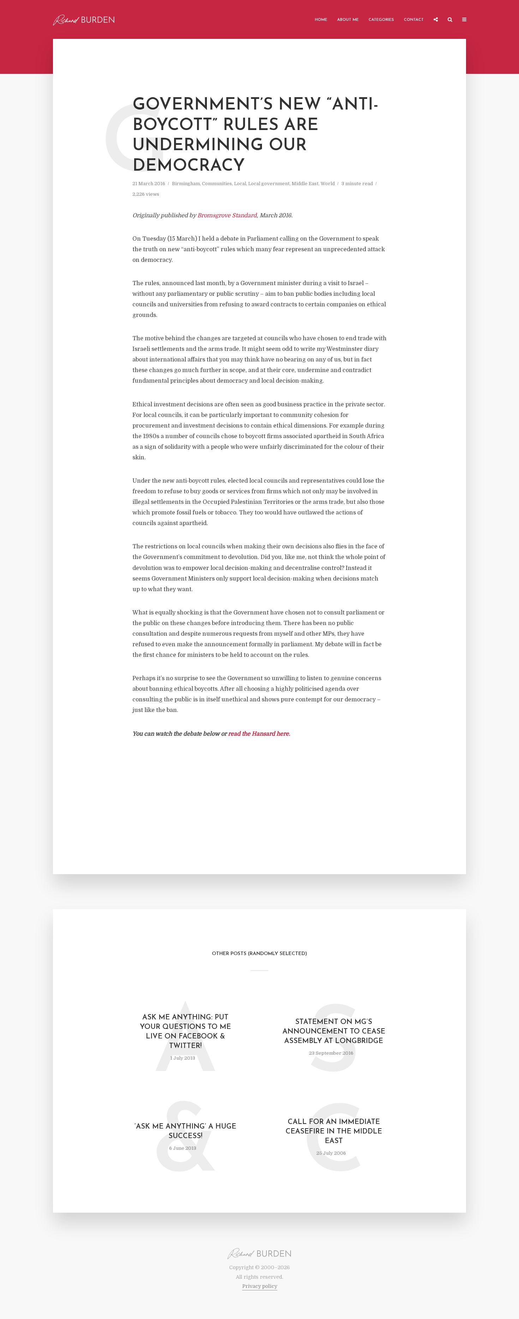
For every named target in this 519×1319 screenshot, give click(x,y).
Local (240, 183)
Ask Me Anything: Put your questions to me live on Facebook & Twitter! (185, 1032)
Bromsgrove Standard (227, 215)
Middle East (305, 183)
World (328, 183)
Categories (381, 20)
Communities (217, 183)
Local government (269, 183)
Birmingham (186, 183)
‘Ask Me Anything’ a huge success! (185, 1131)
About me (348, 20)
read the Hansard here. (259, 734)
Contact (414, 20)
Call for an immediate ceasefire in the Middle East (334, 1132)
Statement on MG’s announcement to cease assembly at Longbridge (333, 1032)
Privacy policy (259, 1286)
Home (321, 20)
